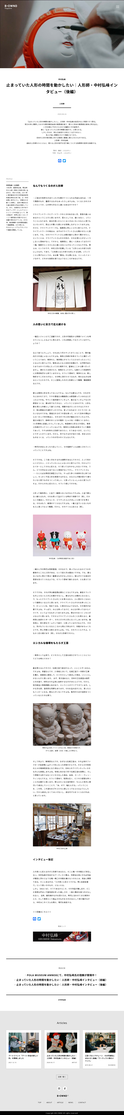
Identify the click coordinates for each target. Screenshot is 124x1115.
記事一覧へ (62, 1077)
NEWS (70, 1102)
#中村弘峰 (62, 1000)
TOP (39, 1102)
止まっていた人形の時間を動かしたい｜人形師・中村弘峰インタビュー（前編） (62, 980)
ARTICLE (60, 1102)
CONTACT (82, 1102)
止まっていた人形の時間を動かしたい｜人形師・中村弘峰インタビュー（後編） (62, 984)
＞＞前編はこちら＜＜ (42, 912)
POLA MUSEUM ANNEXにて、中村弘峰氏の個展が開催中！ (62, 975)
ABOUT (49, 1102)
